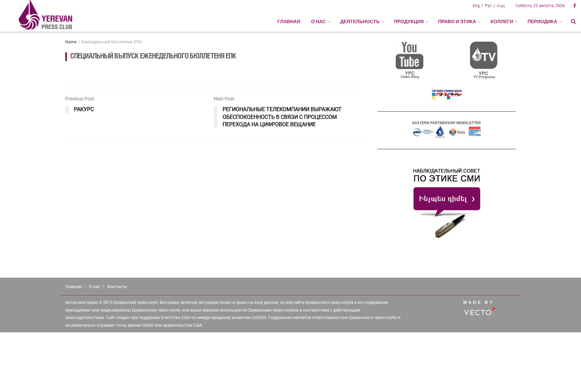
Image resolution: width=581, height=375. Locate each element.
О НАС (318, 21)
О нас (94, 286)
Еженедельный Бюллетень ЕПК (112, 42)
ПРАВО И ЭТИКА (457, 21)
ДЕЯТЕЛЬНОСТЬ (360, 21)
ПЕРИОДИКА (542, 21)
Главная (288, 21)
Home (70, 42)
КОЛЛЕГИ (502, 21)
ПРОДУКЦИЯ (409, 21)
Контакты (117, 286)
